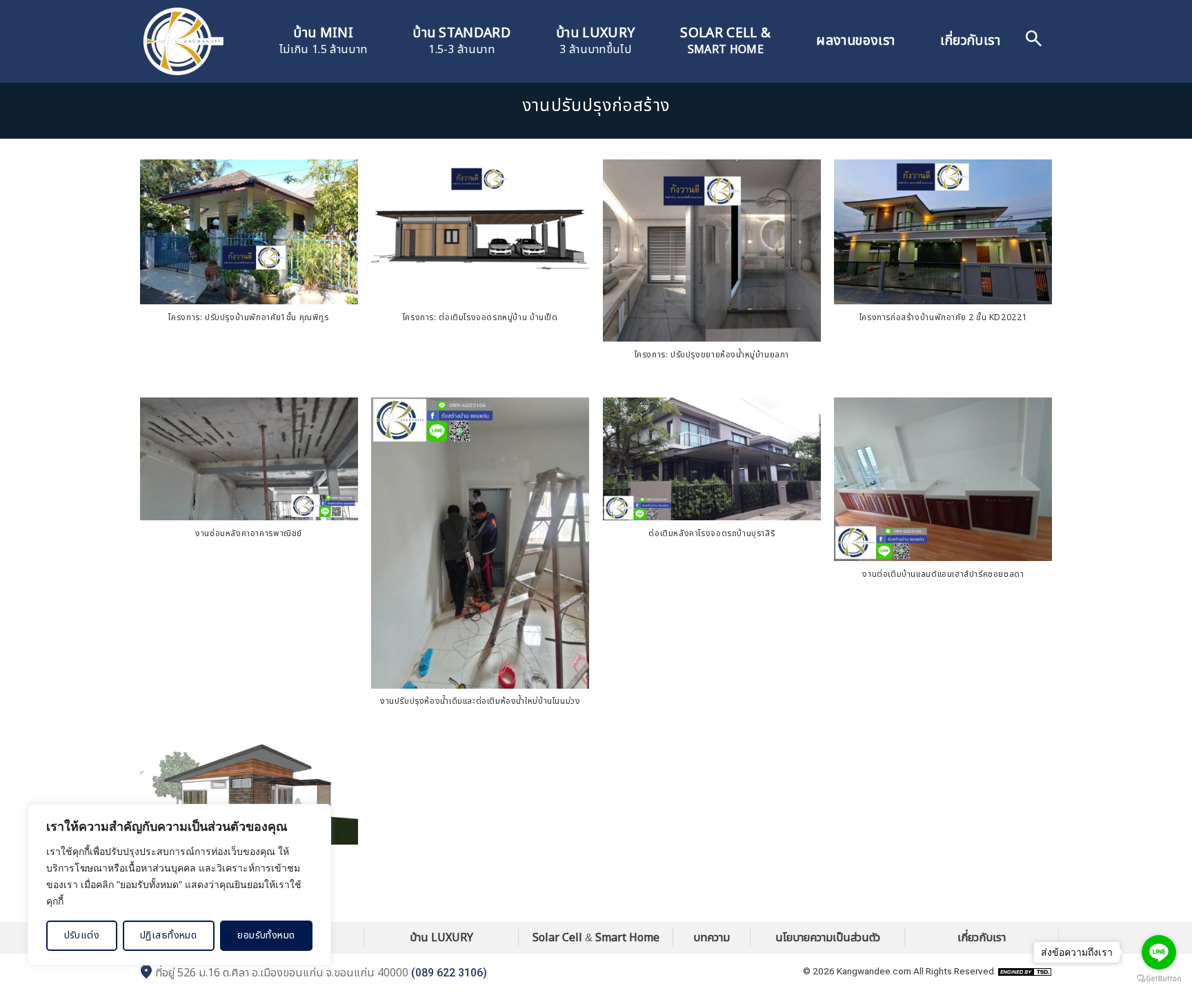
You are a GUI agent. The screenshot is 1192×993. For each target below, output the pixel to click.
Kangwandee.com (874, 970)
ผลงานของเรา (855, 41)
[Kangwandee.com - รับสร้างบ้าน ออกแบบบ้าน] (182, 42)
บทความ (711, 938)
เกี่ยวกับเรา (970, 41)
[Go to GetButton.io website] (1159, 978)
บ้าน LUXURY (441, 938)
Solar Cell (557, 938)
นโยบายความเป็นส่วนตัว (827, 938)
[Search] (1034, 42)
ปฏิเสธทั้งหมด (168, 935)
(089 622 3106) (449, 972)
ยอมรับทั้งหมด (266, 935)
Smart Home (627, 938)
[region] (179, 884)
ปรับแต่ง (82, 935)
